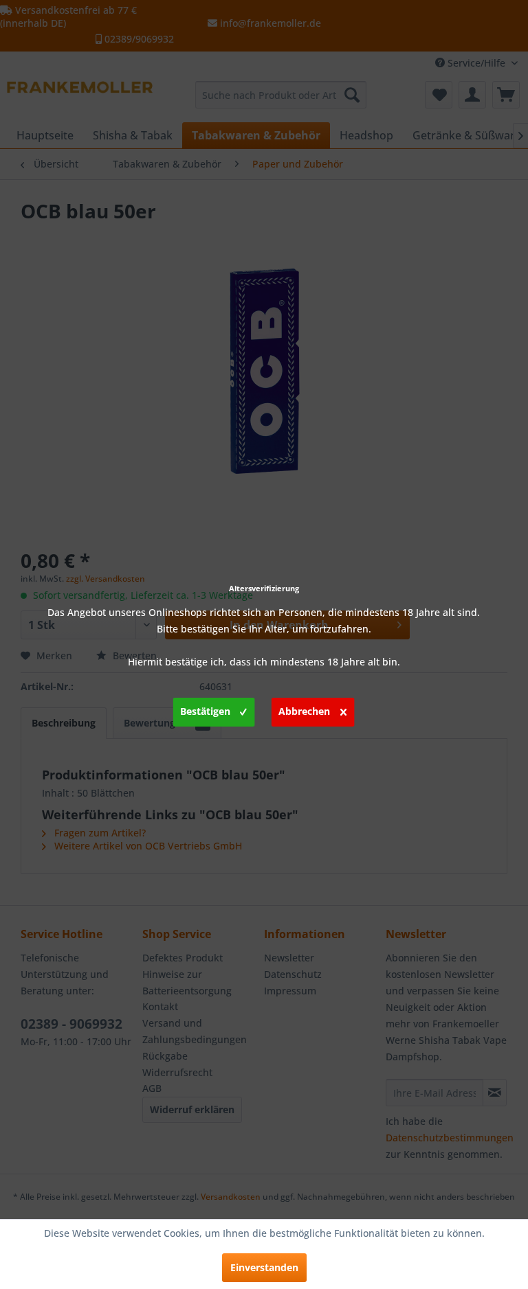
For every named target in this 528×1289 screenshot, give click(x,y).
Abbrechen (304, 711)
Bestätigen (205, 711)
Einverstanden (264, 1267)
